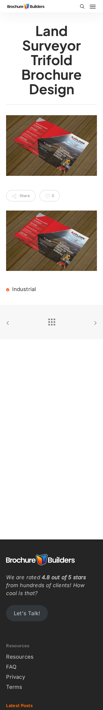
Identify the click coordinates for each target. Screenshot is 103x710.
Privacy (15, 677)
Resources (20, 657)
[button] (93, 6)
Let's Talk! (27, 613)
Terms (14, 687)
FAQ (11, 667)
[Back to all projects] (51, 320)
